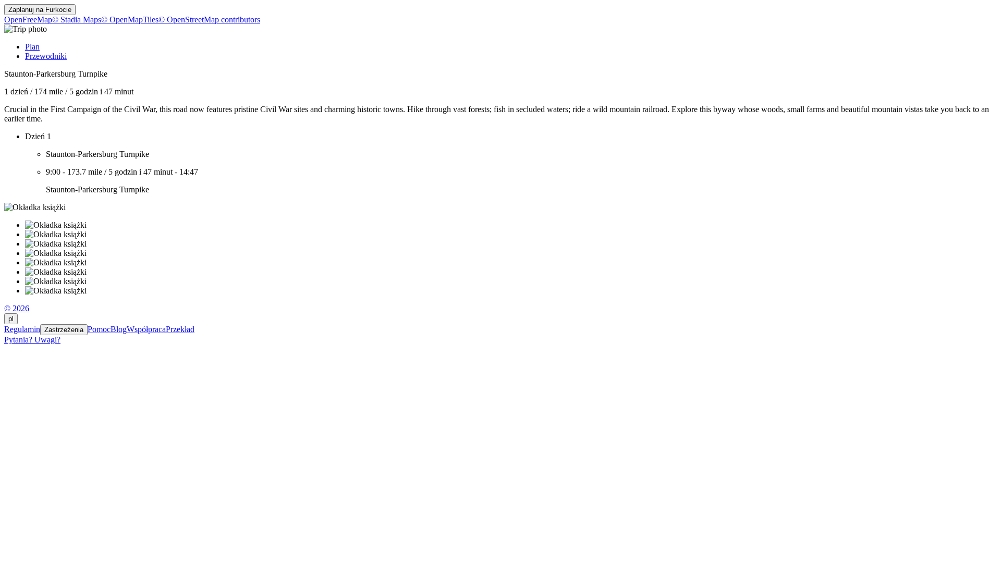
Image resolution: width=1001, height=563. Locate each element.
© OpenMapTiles (129, 19)
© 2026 (16, 308)
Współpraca (146, 329)
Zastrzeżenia (63, 330)
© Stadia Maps (76, 19)
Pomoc (99, 329)
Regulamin (22, 329)
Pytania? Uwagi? (32, 339)
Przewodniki (46, 56)
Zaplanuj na (39, 10)
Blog (119, 329)
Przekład (180, 329)
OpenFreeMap (28, 19)
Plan (32, 46)
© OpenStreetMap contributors (209, 19)
